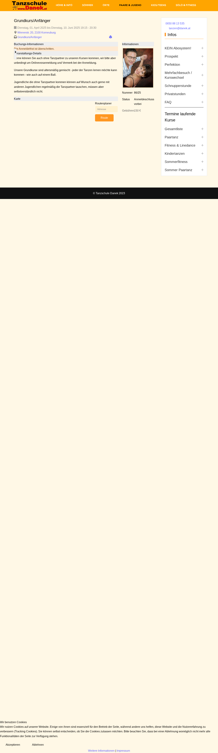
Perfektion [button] (172, 64)
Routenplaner (103, 103)
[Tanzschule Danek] (29, 5)
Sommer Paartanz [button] (178, 170)
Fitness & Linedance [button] (180, 145)
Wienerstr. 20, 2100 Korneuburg (36, 32)
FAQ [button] (168, 102)
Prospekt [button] (171, 56)
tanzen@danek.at (179, 28)
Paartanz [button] (171, 137)
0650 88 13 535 (175, 23)
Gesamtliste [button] (174, 129)
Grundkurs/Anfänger (29, 37)
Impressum (123, 750)
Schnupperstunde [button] (178, 86)
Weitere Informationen (101, 750)
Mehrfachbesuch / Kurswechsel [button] (178, 75)
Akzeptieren (13, 744)
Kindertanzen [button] (175, 153)
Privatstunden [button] (175, 94)
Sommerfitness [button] (176, 162)
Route (104, 117)
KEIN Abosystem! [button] (178, 48)
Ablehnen (38, 744)
